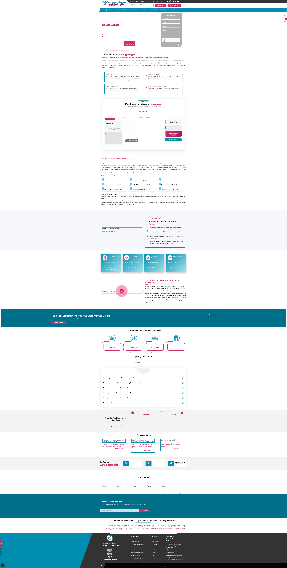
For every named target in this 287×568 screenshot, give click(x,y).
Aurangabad (135, 525)
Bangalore (155, 347)
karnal (167, 525)
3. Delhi (173, 414)
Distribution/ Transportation (137, 549)
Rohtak (178, 525)
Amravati (170, 528)
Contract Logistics (135, 541)
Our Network (164, 9)
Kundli (157, 525)
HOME (103, 9)
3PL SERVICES (134, 9)
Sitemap (153, 558)
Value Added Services (135, 555)
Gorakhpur (120, 526)
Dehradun (109, 526)
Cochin (138, 528)
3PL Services (154, 544)
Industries (154, 547)
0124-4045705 (180, 549)
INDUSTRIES (144, 9)
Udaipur (127, 528)
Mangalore (159, 528)
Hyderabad (133, 347)
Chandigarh (169, 526)
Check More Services (117, 19)
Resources (154, 9)
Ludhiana (132, 526)
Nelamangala (117, 525)
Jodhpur (121, 528)
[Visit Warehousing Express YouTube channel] (178, 1)
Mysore (165, 528)
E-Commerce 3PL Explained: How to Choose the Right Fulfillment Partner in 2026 (143, 446)
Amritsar (138, 526)
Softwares (160, 1)
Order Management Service (137, 552)
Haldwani (119, 529)
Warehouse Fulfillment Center (137, 544)
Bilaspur (176, 526)
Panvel (141, 525)
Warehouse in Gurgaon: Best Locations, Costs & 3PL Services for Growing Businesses (172, 444)
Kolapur (163, 526)
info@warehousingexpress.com (145, 6)
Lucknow (132, 529)
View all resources (156, 549)
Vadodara (124, 525)
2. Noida (145, 414)
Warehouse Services (135, 538)
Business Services (122, 9)
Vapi (124, 529)
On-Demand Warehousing (136, 547)
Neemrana (132, 528)
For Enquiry (160, 5)
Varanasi (126, 526)
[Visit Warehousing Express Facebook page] (167, 1)
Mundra (108, 529)
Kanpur (115, 526)
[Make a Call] (126, 463)
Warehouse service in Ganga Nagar (149, 63)
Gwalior (108, 528)
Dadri (127, 529)
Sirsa (183, 525)
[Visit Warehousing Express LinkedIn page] (173, 1)
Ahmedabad (177, 528)
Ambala (173, 525)
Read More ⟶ (119, 448)
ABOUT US (110, 9)
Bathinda (150, 526)
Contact (174, 9)
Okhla (153, 525)
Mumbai (112, 347)
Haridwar (113, 529)
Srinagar (182, 526)
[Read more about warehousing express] (104, 546)
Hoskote (104, 525)
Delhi (176, 347)
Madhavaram (147, 525)
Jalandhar (143, 526)
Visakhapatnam (145, 528)
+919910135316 (134, 6)
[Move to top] (2, 565)
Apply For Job (174, 5)
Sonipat (163, 525)
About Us (154, 538)
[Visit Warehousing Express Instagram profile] (175, 1)
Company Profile (142, 1)
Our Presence (107, 19)
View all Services (134, 560)
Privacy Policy (155, 560)
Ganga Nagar (114, 528)
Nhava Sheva (156, 526)
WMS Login (134, 1)
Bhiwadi (153, 528)
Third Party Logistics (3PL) (137, 558)
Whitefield (110, 525)
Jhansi (103, 526)
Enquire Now (174, 139)
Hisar (103, 528)
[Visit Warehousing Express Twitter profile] (170, 1)
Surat (129, 525)
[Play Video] (121, 291)
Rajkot (103, 529)
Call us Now (59, 322)
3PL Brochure (152, 1)
